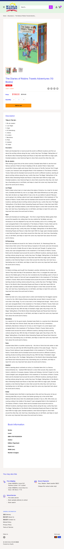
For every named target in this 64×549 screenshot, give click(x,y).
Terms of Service (8, 527)
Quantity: (8, 99)
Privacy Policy (7, 524)
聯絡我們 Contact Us (9, 519)
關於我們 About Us (8, 517)
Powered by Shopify (8, 544)
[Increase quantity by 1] (23, 99)
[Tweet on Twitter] (54, 88)
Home (4, 15)
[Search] (51, 7)
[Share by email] (57, 88)
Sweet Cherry (10, 88)
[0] (60, 7)
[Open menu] (4, 7)
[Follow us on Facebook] (4, 537)
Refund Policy (7, 522)
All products (11, 15)
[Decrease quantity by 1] (13, 99)
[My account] (56, 7)
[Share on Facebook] (48, 88)
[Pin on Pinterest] (51, 88)
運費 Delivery (7, 514)
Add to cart (18, 105)
